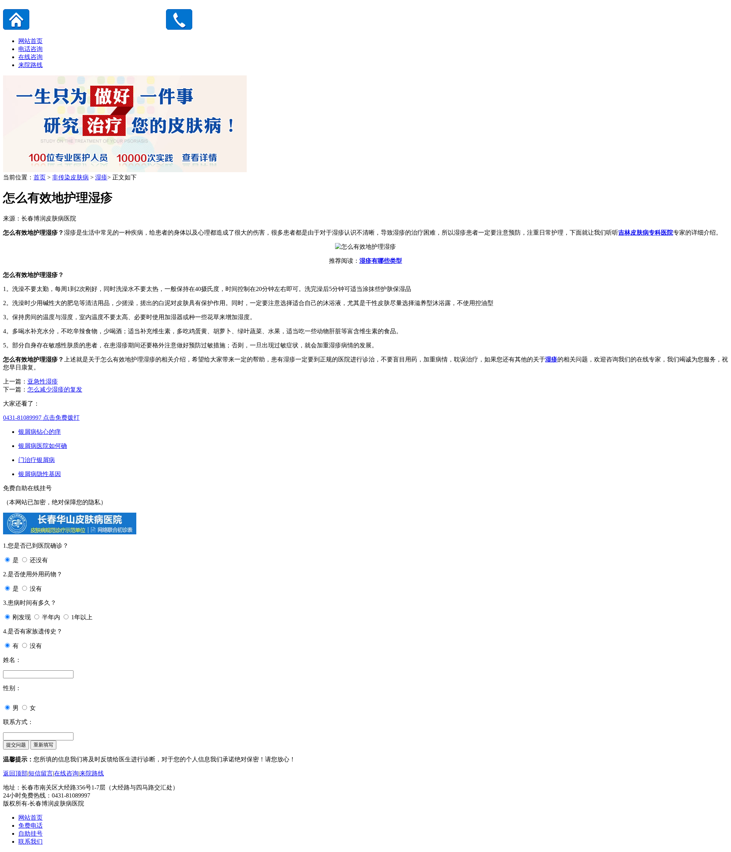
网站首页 (30, 41)
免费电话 (30, 825)
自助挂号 (30, 833)
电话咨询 (30, 49)
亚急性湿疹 (42, 381)
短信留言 (41, 773)
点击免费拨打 (41, 417)
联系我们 (30, 841)
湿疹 (101, 177)
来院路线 (30, 65)
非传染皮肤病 (70, 177)
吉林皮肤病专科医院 (645, 232)
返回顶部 (15, 773)
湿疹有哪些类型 (380, 260)
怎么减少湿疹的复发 (54, 389)
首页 (40, 177)
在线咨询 (30, 57)
